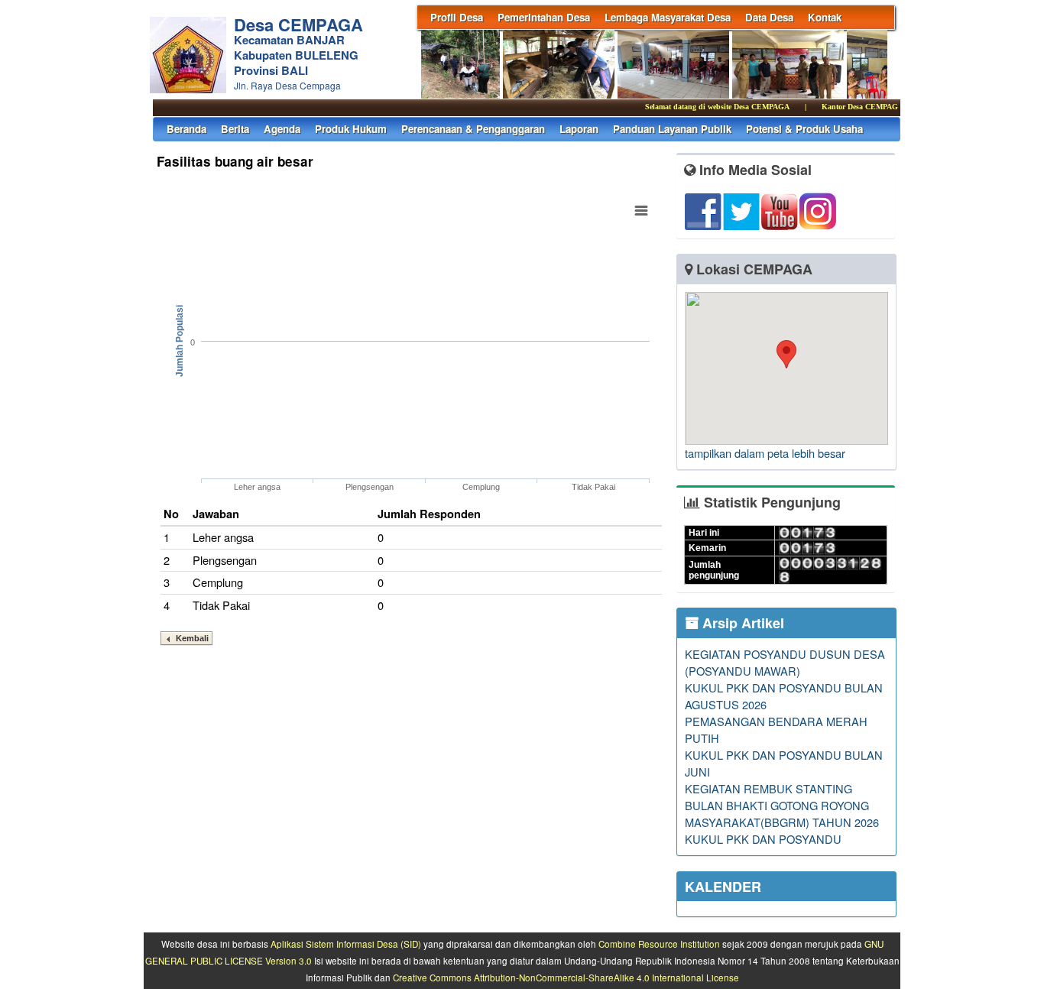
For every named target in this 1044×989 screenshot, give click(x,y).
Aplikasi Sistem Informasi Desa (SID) (346, 944)
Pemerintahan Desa (544, 17)
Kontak (824, 17)
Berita (235, 129)
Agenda (282, 129)
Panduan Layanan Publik (672, 129)
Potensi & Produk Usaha (804, 129)
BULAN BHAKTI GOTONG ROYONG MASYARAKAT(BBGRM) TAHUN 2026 (782, 813)
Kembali (192, 638)
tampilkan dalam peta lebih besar (765, 453)
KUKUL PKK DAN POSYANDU (763, 839)
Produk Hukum (351, 129)
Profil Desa (456, 17)
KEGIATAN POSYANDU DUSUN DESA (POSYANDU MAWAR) (785, 662)
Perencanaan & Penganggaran (473, 129)
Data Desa (769, 17)
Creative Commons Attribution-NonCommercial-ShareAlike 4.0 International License (566, 977)
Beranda (186, 129)
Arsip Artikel (741, 623)
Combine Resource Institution (659, 944)
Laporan (578, 129)
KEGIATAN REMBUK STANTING (768, 788)
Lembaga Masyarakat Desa (668, 17)
